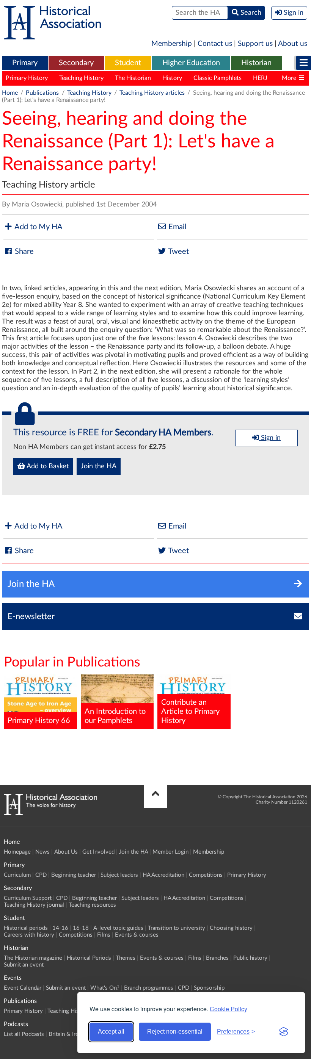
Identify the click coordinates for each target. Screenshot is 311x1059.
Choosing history (231, 928)
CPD (41, 875)
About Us (66, 852)
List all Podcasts (24, 1034)
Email (176, 227)
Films (103, 935)
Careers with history (29, 935)
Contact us (215, 43)
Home (10, 93)
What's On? (104, 988)
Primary (25, 63)
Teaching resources (92, 905)
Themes (125, 958)
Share (23, 251)
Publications (42, 93)
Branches (217, 958)
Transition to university (176, 928)
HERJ (260, 78)
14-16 (60, 928)
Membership (171, 43)
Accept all (111, 1031)
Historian (256, 63)
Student (128, 63)
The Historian (133, 78)
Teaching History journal (34, 905)
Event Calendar (22, 988)
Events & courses (137, 935)
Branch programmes (148, 988)
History (172, 78)
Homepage (17, 852)
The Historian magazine (33, 958)
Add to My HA (38, 227)
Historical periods (26, 928)
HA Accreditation (163, 875)
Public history (250, 958)
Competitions (206, 875)
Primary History (27, 78)
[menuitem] (25, 63)
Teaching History (81, 78)
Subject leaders (119, 875)
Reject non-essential (175, 1031)
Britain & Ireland (69, 1034)
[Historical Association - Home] (50, 813)
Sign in (270, 438)
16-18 (81, 928)
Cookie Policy (228, 1008)
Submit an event (24, 965)
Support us (255, 43)
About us (292, 43)
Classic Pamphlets (217, 78)
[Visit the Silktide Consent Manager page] (284, 1032)
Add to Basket (47, 466)
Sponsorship (209, 988)
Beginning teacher (73, 875)
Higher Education (191, 63)
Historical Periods (89, 958)
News (42, 852)
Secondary (76, 63)
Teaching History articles (152, 93)
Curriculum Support (28, 898)
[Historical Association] (52, 36)
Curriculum (17, 875)
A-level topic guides (118, 928)
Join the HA (98, 466)
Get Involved (98, 852)
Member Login (170, 852)
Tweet (177, 251)
